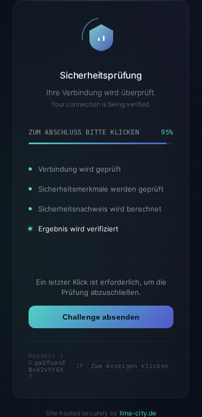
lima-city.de (138, 413)
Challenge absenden (101, 317)
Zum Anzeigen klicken (130, 366)
